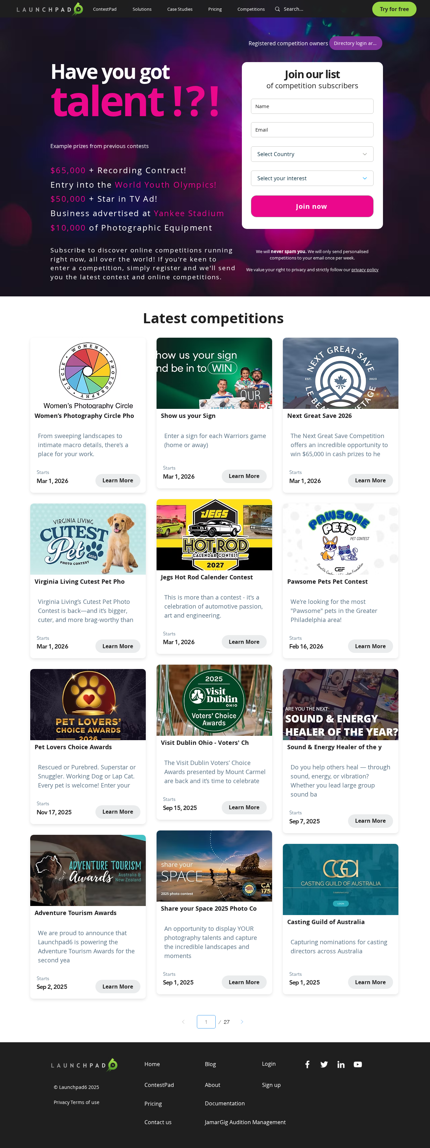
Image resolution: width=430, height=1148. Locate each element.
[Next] (242, 1022)
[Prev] (183, 1022)
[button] (145, 9)
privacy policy (365, 270)
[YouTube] (358, 1064)
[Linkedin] (341, 1064)
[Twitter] (324, 1064)
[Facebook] (307, 1064)
